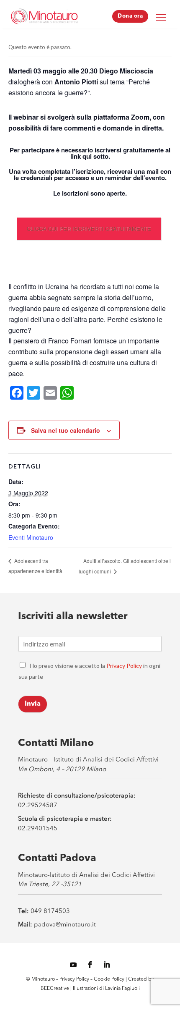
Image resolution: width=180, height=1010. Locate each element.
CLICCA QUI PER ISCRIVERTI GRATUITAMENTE (89, 229)
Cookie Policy (110, 979)
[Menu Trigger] (160, 16)
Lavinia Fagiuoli (122, 988)
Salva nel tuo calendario (65, 430)
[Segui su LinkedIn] (106, 964)
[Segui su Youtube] (73, 964)
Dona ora (130, 16)
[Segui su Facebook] (90, 964)
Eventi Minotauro (30, 537)
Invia (33, 704)
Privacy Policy (124, 665)
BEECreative (55, 988)
